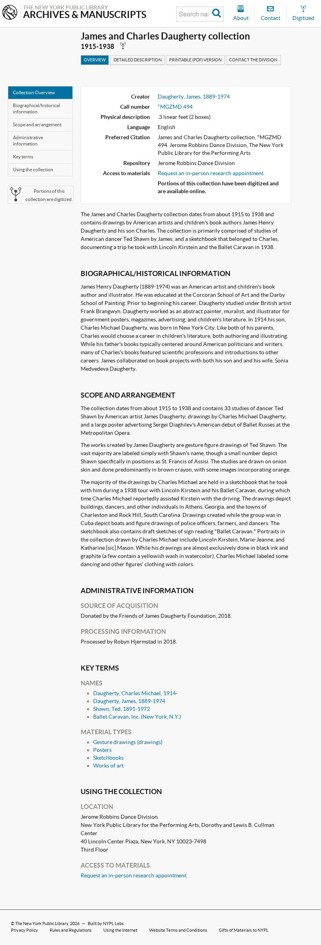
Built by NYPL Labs (106, 923)
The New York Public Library (42, 923)
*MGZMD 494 (175, 107)
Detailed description (138, 59)
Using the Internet (120, 930)
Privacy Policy (24, 930)
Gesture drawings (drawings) (127, 742)
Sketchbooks (108, 758)
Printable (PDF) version (195, 59)
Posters (102, 750)
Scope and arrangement (37, 124)
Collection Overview (34, 92)
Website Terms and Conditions (178, 930)
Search (217, 14)
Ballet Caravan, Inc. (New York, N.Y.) (137, 717)
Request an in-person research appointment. (211, 173)
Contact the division (253, 59)
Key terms (23, 156)
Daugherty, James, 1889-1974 (194, 96)
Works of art (108, 765)
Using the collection (33, 169)
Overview (95, 59)
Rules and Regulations (71, 930)
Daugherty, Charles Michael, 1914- (135, 693)
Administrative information (28, 140)
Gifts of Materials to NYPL (244, 930)
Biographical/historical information (36, 108)
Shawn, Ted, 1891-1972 (121, 709)
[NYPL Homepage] (9, 13)
